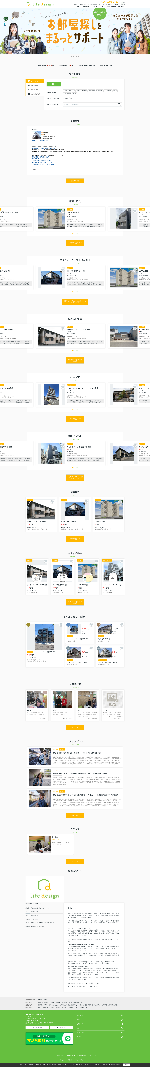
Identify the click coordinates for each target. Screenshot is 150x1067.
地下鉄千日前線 (105, 1005)
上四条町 (74, 1002)
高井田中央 (81, 1007)
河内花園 (58, 1007)
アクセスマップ (81, 1032)
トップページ (80, 1015)
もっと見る (75, 815)
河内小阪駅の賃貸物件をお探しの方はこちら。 (43, 148)
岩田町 (53, 1002)
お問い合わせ (111, 6)
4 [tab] (76, 56)
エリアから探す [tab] (35, 81)
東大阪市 (65, 98)
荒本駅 (78, 90)
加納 (63, 1002)
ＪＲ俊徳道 (71, 1007)
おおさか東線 (79, 1005)
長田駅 (65, 90)
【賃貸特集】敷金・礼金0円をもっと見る (75, 477)
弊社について (36, 158)
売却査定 (121, 6)
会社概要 (86, 6)
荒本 (48, 1007)
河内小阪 (64, 1007)
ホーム (79, 6)
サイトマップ (92, 1055)
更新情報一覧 (75, 181)
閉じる (126, 1064)
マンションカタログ (60, 1055)
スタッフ (94, 6)
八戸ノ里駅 (72, 90)
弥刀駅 (74, 93)
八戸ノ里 (43, 1007)
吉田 (66, 1002)
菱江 (70, 1002)
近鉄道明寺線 (114, 1005)
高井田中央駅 (67, 93)
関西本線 (90, 1005)
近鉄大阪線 (71, 1005)
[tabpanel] (75, 31)
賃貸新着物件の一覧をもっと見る (75, 539)
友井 (48, 1002)
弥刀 (87, 1007)
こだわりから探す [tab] (36, 94)
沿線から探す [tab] (34, 85)
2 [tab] (73, 56)
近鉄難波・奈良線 (43, 1005)
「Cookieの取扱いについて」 (104, 1064)
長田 (39, 1002)
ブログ (78, 1028)
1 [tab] (71, 56)
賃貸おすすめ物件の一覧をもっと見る (75, 602)
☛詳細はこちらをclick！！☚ (40, 140)
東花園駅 (84, 90)
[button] (72, 233)
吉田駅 (115, 90)
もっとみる (75, 727)
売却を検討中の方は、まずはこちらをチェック (45, 164)
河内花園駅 (92, 90)
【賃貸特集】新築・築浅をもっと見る (75, 243)
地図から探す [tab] (34, 89)
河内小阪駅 (99, 90)
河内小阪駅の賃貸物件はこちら (40, 157)
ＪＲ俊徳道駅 (107, 90)
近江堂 (80, 1002)
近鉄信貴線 (97, 1005)
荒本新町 (58, 1002)
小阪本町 (43, 1002)
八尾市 (72, 98)
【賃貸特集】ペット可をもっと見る (75, 419)
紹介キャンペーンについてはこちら (42, 162)
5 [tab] (78, 56)
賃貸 (53, 84)
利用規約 (70, 1055)
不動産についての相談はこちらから (42, 160)
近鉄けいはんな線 (54, 1005)
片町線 (85, 1005)
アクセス (102, 6)
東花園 (52, 1007)
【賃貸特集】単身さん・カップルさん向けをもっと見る (75, 301)
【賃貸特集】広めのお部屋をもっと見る (75, 360)
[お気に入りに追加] (63, 211)
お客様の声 (80, 1024)
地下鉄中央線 (63, 1005)
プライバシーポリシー (80, 1055)
